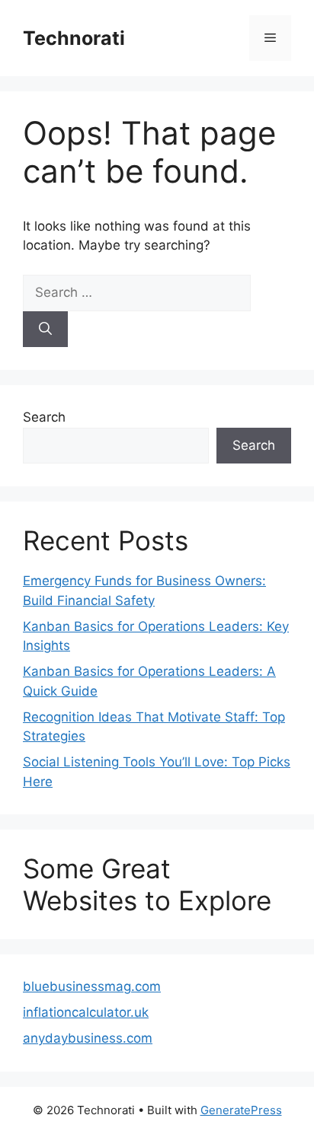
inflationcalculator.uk (86, 1012)
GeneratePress (241, 1110)
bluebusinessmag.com (92, 986)
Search (44, 417)
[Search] (45, 329)
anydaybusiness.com (87, 1038)
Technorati (74, 38)
